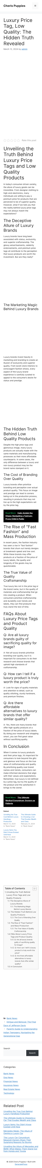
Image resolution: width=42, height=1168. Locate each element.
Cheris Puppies (14, 5)
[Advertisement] (21, 75)
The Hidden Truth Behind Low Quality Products (23, 913)
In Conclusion (16, 966)
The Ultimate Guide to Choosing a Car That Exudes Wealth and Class (20, 1119)
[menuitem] (21, 1112)
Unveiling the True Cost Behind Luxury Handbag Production (18, 1112)
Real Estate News (12, 1089)
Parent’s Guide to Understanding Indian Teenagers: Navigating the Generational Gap (20, 1032)
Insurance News (11, 1085)
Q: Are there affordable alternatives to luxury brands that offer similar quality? (24, 960)
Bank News (12, 1018)
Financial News (11, 1081)
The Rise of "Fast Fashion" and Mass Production (22, 924)
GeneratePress (21, 1164)
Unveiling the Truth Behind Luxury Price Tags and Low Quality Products (18, 895)
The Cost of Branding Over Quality (25, 918)
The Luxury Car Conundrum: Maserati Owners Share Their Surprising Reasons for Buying (18, 1139)
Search (7, 1048)
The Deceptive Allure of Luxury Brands (20, 902)
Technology (9, 1093)
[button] (33, 889)
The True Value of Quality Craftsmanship (24, 930)
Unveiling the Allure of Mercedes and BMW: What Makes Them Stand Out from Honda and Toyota (21, 1148)
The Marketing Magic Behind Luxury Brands (22, 908)
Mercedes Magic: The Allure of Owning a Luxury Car (18, 1132)
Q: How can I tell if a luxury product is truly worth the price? (25, 950)
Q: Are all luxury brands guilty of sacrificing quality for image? (24, 942)
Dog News (8, 1077)
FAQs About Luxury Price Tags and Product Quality (21, 935)
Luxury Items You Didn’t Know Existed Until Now (11, 832)
